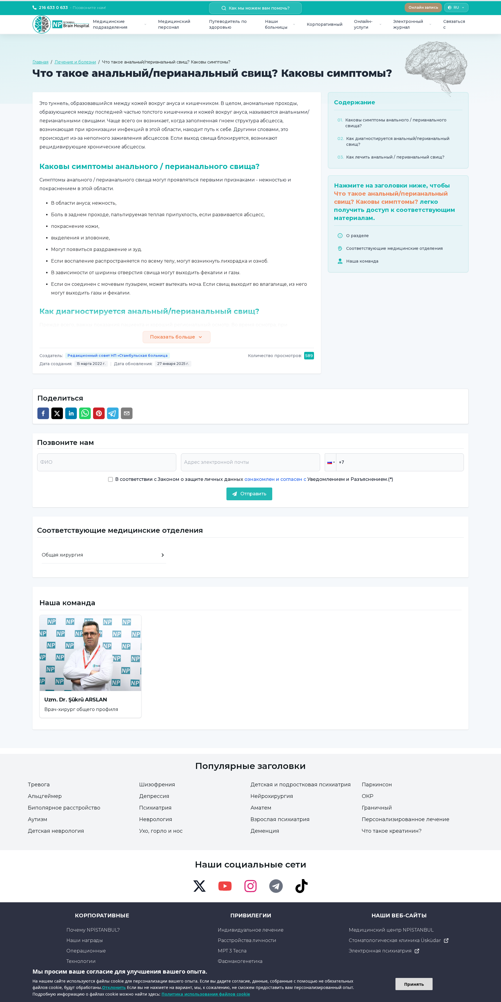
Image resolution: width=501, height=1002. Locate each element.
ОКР (367, 796)
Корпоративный (324, 24)
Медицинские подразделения (110, 24)
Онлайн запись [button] (423, 7)
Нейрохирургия (272, 796)
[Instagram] (250, 886)
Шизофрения (157, 784)
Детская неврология (56, 831)
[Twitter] (199, 886)
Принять (414, 984)
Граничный (377, 808)
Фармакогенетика (240, 961)
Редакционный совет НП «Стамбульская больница (118, 355)
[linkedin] (71, 413)
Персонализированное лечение (405, 819)
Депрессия (154, 796)
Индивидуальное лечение (251, 930)
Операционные (86, 951)
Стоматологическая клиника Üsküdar (395, 940)
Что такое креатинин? (392, 831)
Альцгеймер (45, 796)
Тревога (39, 784)
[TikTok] (301, 886)
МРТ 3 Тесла (232, 951)
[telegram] (113, 413)
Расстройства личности (247, 940)
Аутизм (37, 819)
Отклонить (114, 987)
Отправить (253, 494)
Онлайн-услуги (363, 24)
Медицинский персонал (174, 24)
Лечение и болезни (75, 62)
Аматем (261, 808)
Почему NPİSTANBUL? (93, 930)
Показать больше (172, 337)
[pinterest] (99, 413)
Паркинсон (377, 784)
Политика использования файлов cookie (205, 994)
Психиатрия (155, 808)
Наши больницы (276, 24)
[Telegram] (276, 886)
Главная (40, 62)
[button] (330, 462)
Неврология (155, 819)
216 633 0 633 (72, 7)
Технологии (81, 961)
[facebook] (43, 413)
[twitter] (57, 413)
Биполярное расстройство (64, 808)
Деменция (265, 831)
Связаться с (454, 24)
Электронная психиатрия (380, 951)
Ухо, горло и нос (161, 831)
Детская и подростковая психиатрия (301, 784)
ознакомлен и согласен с (274, 479)
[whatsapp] (85, 413)
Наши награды (84, 940)
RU (456, 7)
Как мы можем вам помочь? (259, 8)
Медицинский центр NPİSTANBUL (391, 930)
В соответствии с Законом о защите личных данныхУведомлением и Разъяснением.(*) (254, 479)
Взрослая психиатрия (280, 819)
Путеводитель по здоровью (228, 24)
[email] (126, 413)
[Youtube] (225, 886)
